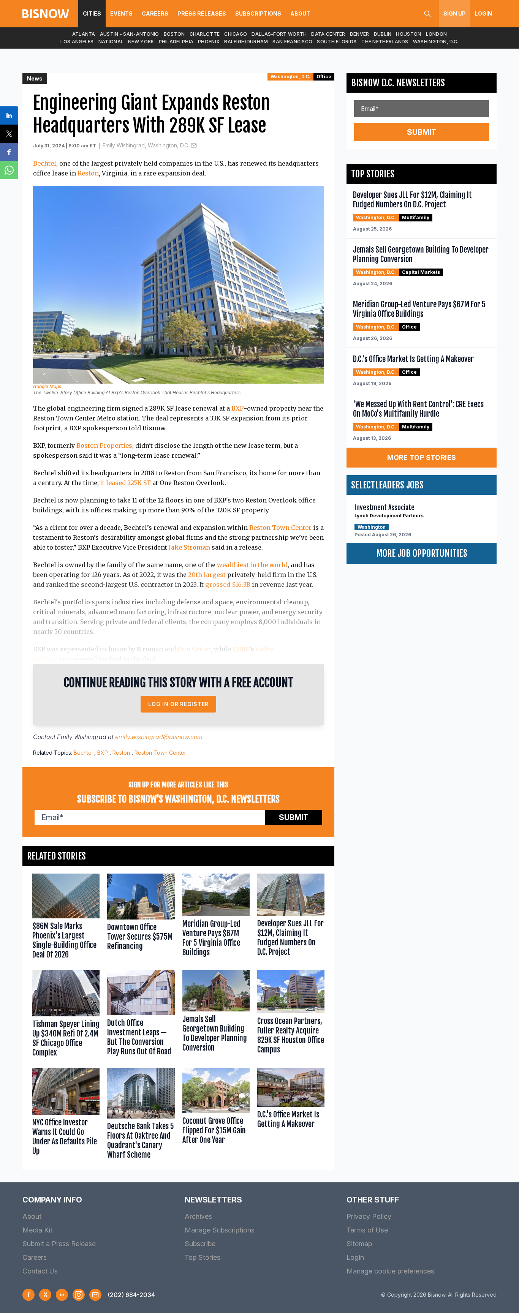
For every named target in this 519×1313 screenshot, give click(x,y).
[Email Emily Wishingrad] (194, 145)
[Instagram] (79, 1295)
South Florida (337, 41)
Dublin (383, 34)
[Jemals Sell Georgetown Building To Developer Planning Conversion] (216, 1015)
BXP (237, 408)
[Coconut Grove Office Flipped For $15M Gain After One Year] (216, 1115)
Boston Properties (104, 445)
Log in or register (178, 704)
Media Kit (37, 1230)
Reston (88, 173)
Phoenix (209, 41)
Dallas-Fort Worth (279, 34)
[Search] (427, 13)
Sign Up (454, 13)
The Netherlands (384, 41)
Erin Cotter (194, 649)
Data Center (328, 34)
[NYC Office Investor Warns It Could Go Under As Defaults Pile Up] (65, 1115)
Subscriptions (258, 13)
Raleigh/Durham (246, 41)
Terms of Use (367, 1230)
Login (483, 13)
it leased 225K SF (125, 483)
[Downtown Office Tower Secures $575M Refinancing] (140, 918)
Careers (155, 13)
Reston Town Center (280, 527)
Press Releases (201, 13)
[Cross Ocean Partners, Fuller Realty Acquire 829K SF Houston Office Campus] (290, 1015)
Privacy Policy (369, 1216)
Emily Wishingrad (81, 737)
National (110, 41)
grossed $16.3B (227, 584)
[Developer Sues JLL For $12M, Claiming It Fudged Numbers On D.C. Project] (290, 918)
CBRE (241, 649)
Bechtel (44, 163)
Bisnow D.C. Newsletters (398, 82)
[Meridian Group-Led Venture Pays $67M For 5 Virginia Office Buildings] (216, 918)
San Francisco (292, 41)
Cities (92, 13)
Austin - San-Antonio (129, 34)
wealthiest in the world (252, 565)
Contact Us (40, 1271)
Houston (408, 34)
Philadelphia (176, 41)
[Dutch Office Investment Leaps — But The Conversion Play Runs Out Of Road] (140, 1015)
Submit (294, 817)
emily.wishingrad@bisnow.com (159, 737)
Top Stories (202, 1257)
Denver (359, 34)
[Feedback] (95, 1295)
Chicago (235, 34)
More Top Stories (421, 457)
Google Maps (47, 386)
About (300, 13)
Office (323, 76)
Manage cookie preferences (390, 1271)
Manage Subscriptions (220, 1230)
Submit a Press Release (59, 1244)
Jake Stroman (189, 547)
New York (141, 41)
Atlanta (83, 34)
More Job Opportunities (421, 553)
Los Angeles (76, 41)
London (436, 34)
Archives (198, 1216)
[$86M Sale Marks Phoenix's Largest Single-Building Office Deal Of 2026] (65, 918)
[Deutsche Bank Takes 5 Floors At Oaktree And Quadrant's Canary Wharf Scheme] (140, 1115)
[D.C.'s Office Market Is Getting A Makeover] (290, 1115)
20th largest (207, 574)
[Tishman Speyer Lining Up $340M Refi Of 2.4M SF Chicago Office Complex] (65, 1015)
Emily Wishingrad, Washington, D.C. (146, 145)
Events (121, 13)
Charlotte (205, 34)
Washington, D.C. (436, 41)
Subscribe (200, 1244)
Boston (174, 34)
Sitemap (359, 1244)
